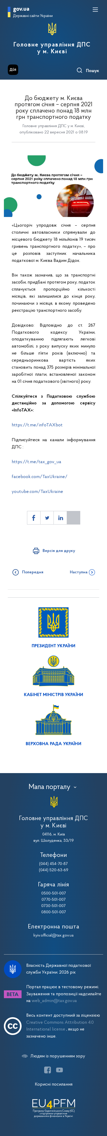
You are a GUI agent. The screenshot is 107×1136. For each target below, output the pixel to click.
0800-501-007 (53, 912)
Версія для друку (59, 551)
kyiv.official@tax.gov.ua (53, 935)
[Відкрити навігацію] (95, 10)
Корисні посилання (53, 1084)
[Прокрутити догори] (98, 1107)
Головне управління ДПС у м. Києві (52, 48)
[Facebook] (47, 1070)
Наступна (79, 572)
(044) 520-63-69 (53, 870)
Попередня (32, 572)
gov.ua (21, 9)
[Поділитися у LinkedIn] (60, 517)
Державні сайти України (33, 16)
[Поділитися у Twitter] (47, 517)
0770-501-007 (54, 900)
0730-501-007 (53, 906)
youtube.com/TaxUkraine (37, 492)
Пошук (92, 71)
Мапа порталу (49, 787)
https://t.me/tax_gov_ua (36, 462)
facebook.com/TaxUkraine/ (40, 477)
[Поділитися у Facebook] (33, 517)
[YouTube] (59, 1070)
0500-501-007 (53, 893)
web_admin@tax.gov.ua (54, 1001)
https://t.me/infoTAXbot (37, 425)
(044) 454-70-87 (53, 864)
